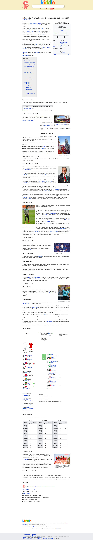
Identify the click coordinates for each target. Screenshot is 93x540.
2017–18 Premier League (27, 169)
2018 (55, 54)
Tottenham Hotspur (57, 33)
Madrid (61, 43)
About (31, 538)
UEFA (40, 24)
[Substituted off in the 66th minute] (33, 363)
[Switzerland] (49, 381)
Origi (49, 335)
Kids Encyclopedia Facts (27, 19)
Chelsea (42, 47)
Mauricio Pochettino (27, 388)
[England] (57, 34)
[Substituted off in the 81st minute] (33, 364)
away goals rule (47, 190)
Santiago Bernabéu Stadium (27, 120)
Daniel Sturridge (53, 382)
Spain (31, 400)
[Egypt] (50, 365)
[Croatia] (50, 373)
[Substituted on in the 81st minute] (33, 386)
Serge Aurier (29, 378)
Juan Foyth (29, 376)
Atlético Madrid (47, 125)
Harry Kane (29, 368)
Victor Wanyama (29, 382)
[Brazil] (26, 384)
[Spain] (26, 386)
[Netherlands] (26, 371)
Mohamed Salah (42, 43)
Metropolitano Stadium (64, 42)
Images (44, 8)
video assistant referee (49, 292)
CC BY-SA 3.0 (34, 536)
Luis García (40, 256)
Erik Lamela (29, 380)
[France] (26, 355)
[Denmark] (25, 366)
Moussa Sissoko (29, 362)
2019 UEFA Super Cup (54, 474)
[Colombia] (26, 374)
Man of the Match (56, 45)
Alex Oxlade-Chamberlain (55, 379)
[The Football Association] (23, 108)
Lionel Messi (62, 228)
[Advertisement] (46, 13)
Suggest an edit (58, 528)
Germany (29, 407)
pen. (52, 333)
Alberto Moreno (53, 375)
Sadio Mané (67, 219)
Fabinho (52, 362)
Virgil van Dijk (62, 45)
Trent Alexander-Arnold (63, 232)
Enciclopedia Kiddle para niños (48, 538)
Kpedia (51, 8)
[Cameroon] (50, 357)
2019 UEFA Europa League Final (44, 153)
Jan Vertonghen (49, 181)
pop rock (29, 277)
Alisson (46, 214)
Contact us (39, 538)
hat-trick (29, 198)
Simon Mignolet (53, 370)
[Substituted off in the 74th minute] (33, 362)
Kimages (47, 8)
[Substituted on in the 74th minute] (33, 383)
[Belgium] (26, 358)
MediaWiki (39, 537)
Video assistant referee (27, 402)
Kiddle (24, 538)
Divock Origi (36, 44)
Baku (44, 146)
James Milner (43, 314)
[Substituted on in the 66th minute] (33, 384)
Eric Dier (28, 383)
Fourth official (25, 399)
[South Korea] (26, 367)
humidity (63, 52)
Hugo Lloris (29, 355)
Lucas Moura (60, 184)
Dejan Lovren (53, 373)
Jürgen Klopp (50, 387)
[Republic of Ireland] (50, 371)
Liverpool (65, 33)
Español (54, 8)
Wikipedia (24, 537)
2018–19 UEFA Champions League (34, 23)
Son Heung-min (42, 181)
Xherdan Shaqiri (53, 381)
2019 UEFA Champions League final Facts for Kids (32, 526)
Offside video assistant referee (28, 408)
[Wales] (26, 379)
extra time (37, 52)
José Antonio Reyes (26, 303)
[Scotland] (50, 359)
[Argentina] (26, 372)
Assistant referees (26, 395)
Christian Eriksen (27, 174)
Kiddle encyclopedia (32, 523)
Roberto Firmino (53, 366)
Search (63, 6)
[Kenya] (26, 382)
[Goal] (50, 333)
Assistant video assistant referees (29, 404)
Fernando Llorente (26, 182)
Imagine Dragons (37, 277)
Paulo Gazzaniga (30, 372)
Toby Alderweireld (30, 358)
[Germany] (47, 387)
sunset (30, 249)
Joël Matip (52, 357)
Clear (61, 6)
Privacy (35, 538)
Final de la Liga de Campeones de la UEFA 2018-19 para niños (42, 486)
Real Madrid (44, 34)
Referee (54, 46)
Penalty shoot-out (42, 397)
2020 (68, 54)
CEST (28, 333)
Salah (49, 333)
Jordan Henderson (54, 361)
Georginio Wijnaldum (54, 231)
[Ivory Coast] (26, 378)
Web (40, 8)
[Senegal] (50, 367)
